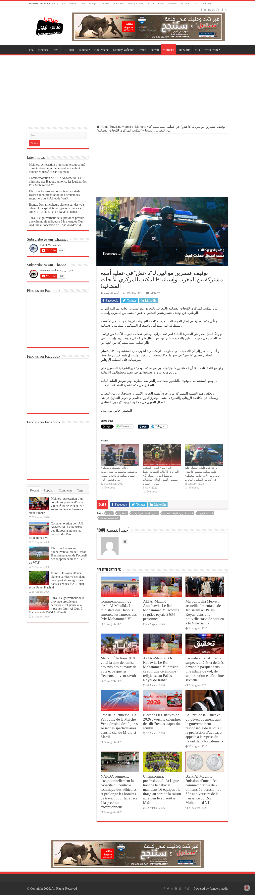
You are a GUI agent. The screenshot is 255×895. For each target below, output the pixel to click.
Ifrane (151, 3)
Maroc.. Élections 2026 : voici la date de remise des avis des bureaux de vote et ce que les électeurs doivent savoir (119, 667)
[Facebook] (201, 9)
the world (184, 3)
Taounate (105, 3)
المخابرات (122, 513)
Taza (82, 3)
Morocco (172, 3)
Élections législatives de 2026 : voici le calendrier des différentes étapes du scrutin (162, 721)
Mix (195, 3)
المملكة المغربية (205, 513)
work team (206, 3)
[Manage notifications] (247, 888)
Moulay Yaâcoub (136, 3)
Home (104, 126)
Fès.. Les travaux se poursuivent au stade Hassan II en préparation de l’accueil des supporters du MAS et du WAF (54, 195)
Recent (34, 490)
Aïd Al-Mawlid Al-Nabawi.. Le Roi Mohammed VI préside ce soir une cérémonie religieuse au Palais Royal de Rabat (160, 669)
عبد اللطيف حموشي (109, 518)
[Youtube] (213, 9)
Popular (49, 490)
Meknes (72, 3)
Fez (63, 3)
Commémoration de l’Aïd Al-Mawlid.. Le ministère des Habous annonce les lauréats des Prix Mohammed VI (119, 610)
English (115, 126)
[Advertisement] (127, 88)
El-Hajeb (93, 3)
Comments (65, 490)
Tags (80, 490)
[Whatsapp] (226, 9)
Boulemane (118, 3)
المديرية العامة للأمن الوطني (145, 513)
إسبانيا (109, 513)
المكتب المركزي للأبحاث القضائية (178, 513)
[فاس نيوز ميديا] (50, 24)
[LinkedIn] (209, 9)
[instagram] (217, 9)
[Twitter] (205, 9)
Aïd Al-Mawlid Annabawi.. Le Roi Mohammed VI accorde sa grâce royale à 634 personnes (161, 610)
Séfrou (161, 3)
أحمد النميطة (111, 292)
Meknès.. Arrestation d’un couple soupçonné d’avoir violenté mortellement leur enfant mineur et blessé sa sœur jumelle (57, 168)
